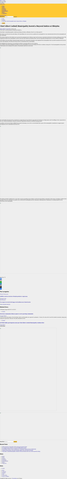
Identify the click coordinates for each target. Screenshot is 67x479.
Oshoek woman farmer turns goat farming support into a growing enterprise (17, 450)
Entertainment (5, 11)
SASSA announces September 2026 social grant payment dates (14, 446)
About (3, 7)
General (3, 8)
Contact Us (4, 13)
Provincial (4, 9)
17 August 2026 (3, 316)
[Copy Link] (33, 285)
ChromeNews (14, 478)
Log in (3, 468)
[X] (33, 287)
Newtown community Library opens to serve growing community (16, 313)
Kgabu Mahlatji (2, 29)
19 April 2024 (8, 29)
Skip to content (2, 0)
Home (3, 6)
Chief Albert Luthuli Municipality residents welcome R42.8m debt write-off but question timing (21, 451)
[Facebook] (33, 279)
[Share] (33, 289)
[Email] (33, 280)
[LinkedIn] (33, 284)
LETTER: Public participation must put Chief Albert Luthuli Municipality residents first (22, 322)
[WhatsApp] (33, 282)
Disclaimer (4, 472)
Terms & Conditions (5, 476)
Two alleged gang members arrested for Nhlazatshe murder (14, 448)
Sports (3, 12)
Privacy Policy (4, 475)
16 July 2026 (2, 324)
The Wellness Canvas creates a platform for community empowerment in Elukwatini (19, 449)
